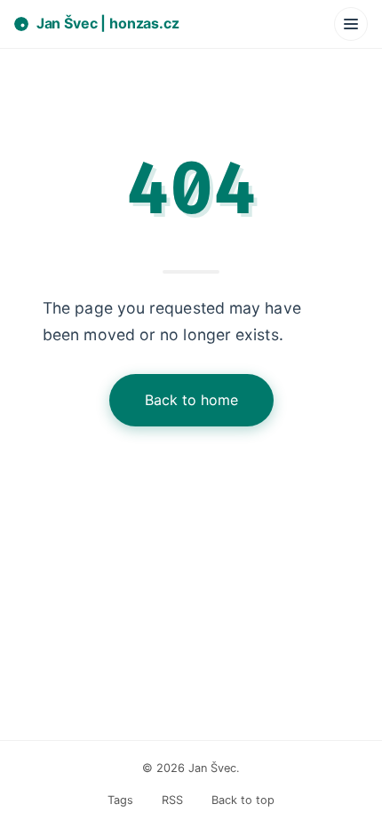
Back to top (243, 800)
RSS (172, 800)
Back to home (191, 400)
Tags (120, 800)
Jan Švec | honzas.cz (107, 23)
